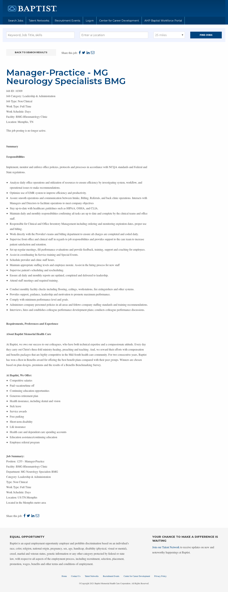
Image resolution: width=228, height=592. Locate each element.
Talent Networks (39, 20)
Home (64, 576)
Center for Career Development (119, 20)
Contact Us (76, 576)
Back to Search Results (31, 52)
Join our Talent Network (166, 547)
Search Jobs (15, 20)
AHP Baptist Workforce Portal (163, 20)
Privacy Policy (160, 576)
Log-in (90, 20)
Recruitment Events (67, 20)
